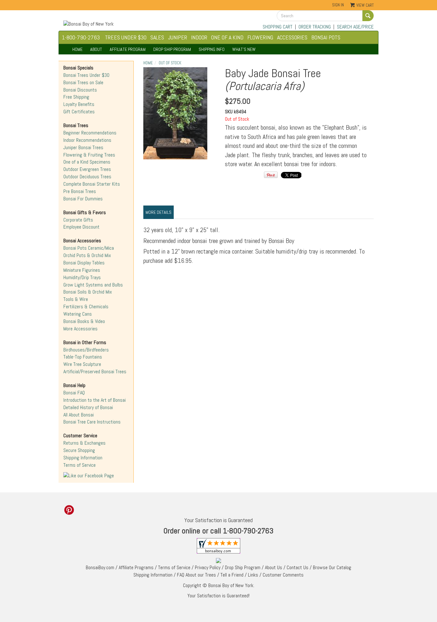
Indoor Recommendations (87, 140)
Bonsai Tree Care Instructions (92, 421)
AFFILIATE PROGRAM (128, 49)
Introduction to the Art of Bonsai (94, 400)
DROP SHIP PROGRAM (172, 49)
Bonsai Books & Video (84, 321)
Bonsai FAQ (74, 392)
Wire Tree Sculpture (82, 364)
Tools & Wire (75, 299)
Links (253, 574)
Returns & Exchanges (84, 443)
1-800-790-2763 (81, 37)
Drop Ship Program (242, 567)
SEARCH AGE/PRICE (355, 26)
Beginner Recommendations (89, 132)
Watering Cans (77, 314)
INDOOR (199, 37)
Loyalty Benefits (78, 104)
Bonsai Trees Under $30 (86, 75)
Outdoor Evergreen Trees (87, 169)
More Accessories (80, 328)
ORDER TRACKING (314, 26)
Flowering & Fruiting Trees (89, 154)
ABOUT (96, 49)
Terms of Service (79, 465)
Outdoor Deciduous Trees (87, 176)
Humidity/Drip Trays (82, 277)
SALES (157, 37)
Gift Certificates (79, 111)
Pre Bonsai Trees (79, 191)
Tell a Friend (231, 574)
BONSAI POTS (325, 37)
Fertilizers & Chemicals (85, 306)
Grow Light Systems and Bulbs (93, 284)
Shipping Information (82, 457)
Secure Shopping (79, 450)
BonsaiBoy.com (100, 567)
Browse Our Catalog (332, 567)
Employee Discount (81, 226)
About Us (273, 567)
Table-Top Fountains (82, 356)
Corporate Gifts (78, 219)
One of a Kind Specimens (86, 161)
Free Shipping (76, 96)
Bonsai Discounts (80, 89)
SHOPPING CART (277, 26)
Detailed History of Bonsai (88, 407)
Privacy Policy (207, 567)
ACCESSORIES (292, 37)
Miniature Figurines (81, 270)
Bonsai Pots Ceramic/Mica (88, 248)
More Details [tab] (158, 212)
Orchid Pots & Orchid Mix (87, 255)
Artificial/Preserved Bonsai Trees (94, 371)
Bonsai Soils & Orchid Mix (87, 291)
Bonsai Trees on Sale (83, 82)
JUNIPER (177, 37)
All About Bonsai (78, 414)
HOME (77, 49)
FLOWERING (260, 37)
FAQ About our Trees (196, 574)
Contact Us (297, 567)
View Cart (365, 5)
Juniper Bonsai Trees (83, 147)
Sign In (338, 5)
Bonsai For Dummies (83, 198)
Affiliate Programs (136, 567)
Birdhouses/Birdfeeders (86, 349)
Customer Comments (283, 574)
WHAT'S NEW (244, 49)
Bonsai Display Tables (84, 262)
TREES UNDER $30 (126, 37)
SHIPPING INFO (212, 49)
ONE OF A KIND (227, 37)
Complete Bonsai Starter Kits (91, 184)
